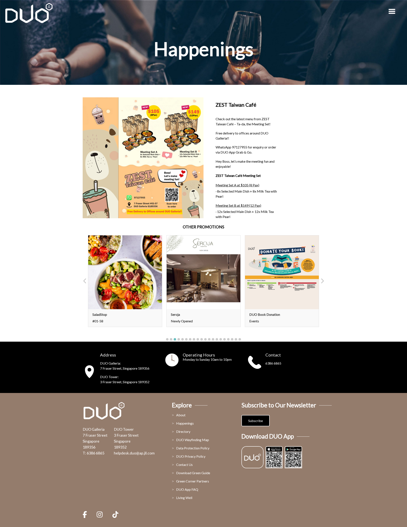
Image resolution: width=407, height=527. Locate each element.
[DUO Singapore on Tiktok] (115, 514)
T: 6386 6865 (93, 453)
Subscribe (255, 421)
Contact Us (184, 465)
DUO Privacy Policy (190, 456)
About (180, 415)
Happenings (185, 423)
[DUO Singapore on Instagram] (99, 514)
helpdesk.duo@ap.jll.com (134, 453)
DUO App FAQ (187, 489)
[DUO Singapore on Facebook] (87, 514)
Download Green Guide (193, 473)
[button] (167, 339)
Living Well (184, 498)
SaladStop (99, 314)
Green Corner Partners (192, 481)
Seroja (175, 314)
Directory (183, 431)
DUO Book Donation (264, 314)
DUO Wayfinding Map (192, 440)
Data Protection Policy (192, 448)
